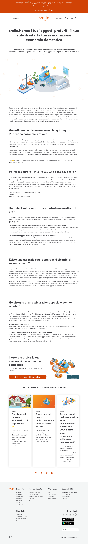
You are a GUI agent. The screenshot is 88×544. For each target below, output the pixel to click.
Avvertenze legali (21, 518)
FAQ (30, 500)
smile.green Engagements (69, 492)
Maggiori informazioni (40, 10)
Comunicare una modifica (36, 496)
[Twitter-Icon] (73, 514)
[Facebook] (67, 514)
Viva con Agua (66, 496)
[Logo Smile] (44, 18)
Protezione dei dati (21, 516)
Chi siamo (51, 496)
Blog (49, 492)
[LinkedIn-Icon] (70, 514)
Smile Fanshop (52, 498)
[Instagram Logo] (76, 514)
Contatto (31, 498)
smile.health (19, 505)
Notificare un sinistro (34, 492)
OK (52, 10)
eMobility (64, 498)
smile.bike (19, 494)
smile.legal (19, 500)
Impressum (19, 514)
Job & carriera (52, 494)
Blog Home (58, 18)
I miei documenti (33, 494)
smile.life (18, 502)
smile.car (18, 492)
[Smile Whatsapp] (64, 514)
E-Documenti (66, 494)
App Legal (19, 521)
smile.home (19, 496)
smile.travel (19, 498)
